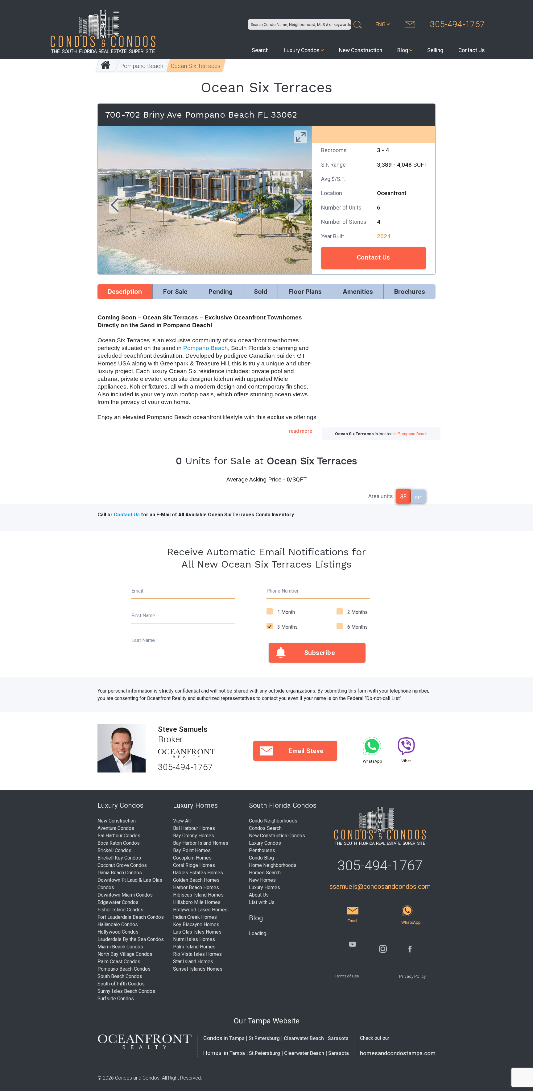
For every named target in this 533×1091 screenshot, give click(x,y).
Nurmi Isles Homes (194, 939)
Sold (260, 291)
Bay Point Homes (192, 850)
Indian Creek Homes (195, 917)
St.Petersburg (264, 1038)
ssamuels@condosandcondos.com (380, 886)
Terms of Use (346, 975)
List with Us (262, 902)
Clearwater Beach (304, 1038)
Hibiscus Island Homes (198, 895)
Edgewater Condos (117, 902)
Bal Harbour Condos (118, 836)
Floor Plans (305, 291)
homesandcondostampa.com (398, 1053)
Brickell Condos (114, 850)
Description (125, 291)
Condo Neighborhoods (273, 821)
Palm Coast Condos (118, 961)
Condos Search (265, 828)
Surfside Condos (115, 998)
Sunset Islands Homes (197, 969)
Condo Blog (261, 858)
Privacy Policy (412, 976)
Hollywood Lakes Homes (200, 910)
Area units (380, 496)
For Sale (175, 291)
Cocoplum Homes (192, 858)
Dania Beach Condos (119, 873)
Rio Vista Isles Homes (197, 954)
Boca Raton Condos (118, 843)
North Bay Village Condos (124, 954)
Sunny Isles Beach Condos (126, 991)
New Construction (360, 50)
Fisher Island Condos (120, 910)
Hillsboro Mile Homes (197, 902)
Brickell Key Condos (119, 858)
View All (182, 821)
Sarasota (338, 1038)
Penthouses (262, 850)
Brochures (409, 291)
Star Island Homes (193, 961)
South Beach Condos (119, 976)
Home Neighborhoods (272, 865)
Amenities (358, 291)
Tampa (237, 1038)
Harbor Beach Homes (196, 887)
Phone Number (282, 591)
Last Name (143, 640)
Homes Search (265, 873)
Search (260, 50)
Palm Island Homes (194, 947)
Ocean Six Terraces (196, 65)
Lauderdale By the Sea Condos (130, 939)
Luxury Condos (302, 50)
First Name (143, 615)
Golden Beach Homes (196, 880)
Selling (435, 50)
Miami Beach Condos (120, 947)
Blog (402, 50)
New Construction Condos (277, 836)
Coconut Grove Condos (122, 865)
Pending (221, 291)
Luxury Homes (264, 887)
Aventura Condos (115, 828)
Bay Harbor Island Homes (200, 843)
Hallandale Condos (117, 924)
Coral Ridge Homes (194, 865)
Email (137, 591)
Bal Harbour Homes (194, 828)
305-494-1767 (457, 24)
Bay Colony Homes (193, 836)
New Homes (262, 880)
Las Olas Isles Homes (197, 932)
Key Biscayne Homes (196, 924)
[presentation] (113, 206)
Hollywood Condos (117, 932)
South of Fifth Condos (121, 984)
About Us (259, 895)
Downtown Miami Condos (125, 895)
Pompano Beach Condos (124, 969)
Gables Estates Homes (198, 873)
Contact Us (471, 50)
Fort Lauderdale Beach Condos (130, 917)
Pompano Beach (142, 65)
